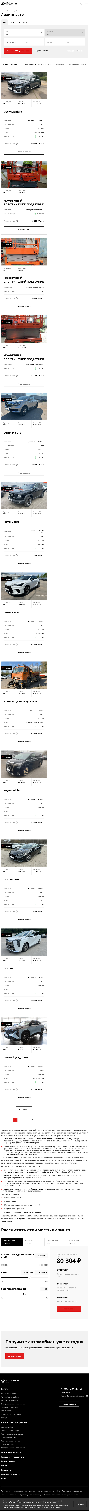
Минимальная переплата (74, 1242)
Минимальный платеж (30, 1242)
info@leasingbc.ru (66, 1392)
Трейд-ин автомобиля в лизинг (13, 1448)
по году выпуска (44, 64)
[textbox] (14, 42)
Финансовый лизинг (9, 1427)
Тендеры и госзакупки (13, 1457)
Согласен (80, 1504)
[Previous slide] (3, 1241)
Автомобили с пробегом (10, 1397)
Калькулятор (8, 1461)
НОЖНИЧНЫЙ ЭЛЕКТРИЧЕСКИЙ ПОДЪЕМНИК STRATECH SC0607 (24, 204)
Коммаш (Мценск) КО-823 (20, 701)
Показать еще (24, 1109)
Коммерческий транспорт (11, 1414)
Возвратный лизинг (8, 1444)
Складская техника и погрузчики (13, 1404)
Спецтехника (6, 1411)
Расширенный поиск (75, 51)
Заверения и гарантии (9, 1495)
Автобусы (4, 1418)
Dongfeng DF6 (12, 432)
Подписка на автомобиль (10, 1441)
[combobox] (14, 42)
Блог (3, 1478)
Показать (18, 51)
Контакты (6, 1470)
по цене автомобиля (77, 64)
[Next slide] (85, 1241)
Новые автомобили (8, 1394)
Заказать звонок (69, 1404)
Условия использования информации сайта (61, 1495)
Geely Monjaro (13, 111)
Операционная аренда (10, 1431)
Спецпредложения (11, 1452)
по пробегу (60, 64)
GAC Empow (11, 879)
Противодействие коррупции (31, 1495)
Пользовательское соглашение (73, 1491)
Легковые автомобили (9, 1400)
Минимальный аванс (52, 1242)
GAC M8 (8, 968)
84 (32, 1120)
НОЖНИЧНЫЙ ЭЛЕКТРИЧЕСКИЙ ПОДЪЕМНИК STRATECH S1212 (24, 359)
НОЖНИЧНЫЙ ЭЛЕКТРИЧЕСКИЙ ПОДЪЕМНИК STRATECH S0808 (24, 281)
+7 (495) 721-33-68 (70, 1389)
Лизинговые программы (14, 1422)
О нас (4, 1465)
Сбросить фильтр (41, 51)
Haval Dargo (11, 521)
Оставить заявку (23, 152)
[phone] (81, 3)
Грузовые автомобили (9, 1407)
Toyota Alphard (13, 790)
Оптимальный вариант (9, 1242)
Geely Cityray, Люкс (16, 1057)
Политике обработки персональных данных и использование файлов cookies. (35, 1507)
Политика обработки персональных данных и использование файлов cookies (30, 1491)
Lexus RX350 (12, 612)
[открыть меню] (86, 3)
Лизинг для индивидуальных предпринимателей (12, 1435)
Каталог (5, 1389)
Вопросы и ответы (10, 1474)
